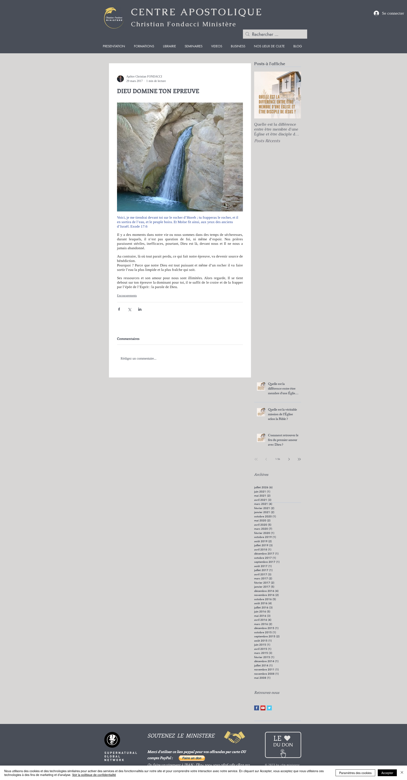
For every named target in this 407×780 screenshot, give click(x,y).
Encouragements (127, 295)
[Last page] (299, 459)
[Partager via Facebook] (119, 309)
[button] (192, 758)
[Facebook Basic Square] (256, 707)
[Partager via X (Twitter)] (129, 309)
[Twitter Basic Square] (269, 707)
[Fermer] (401, 773)
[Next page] (289, 459)
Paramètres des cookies (355, 773)
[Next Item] (294, 95)
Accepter (387, 773)
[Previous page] (266, 459)
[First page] (256, 459)
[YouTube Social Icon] (263, 707)
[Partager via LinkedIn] (140, 309)
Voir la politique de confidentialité (94, 775)
